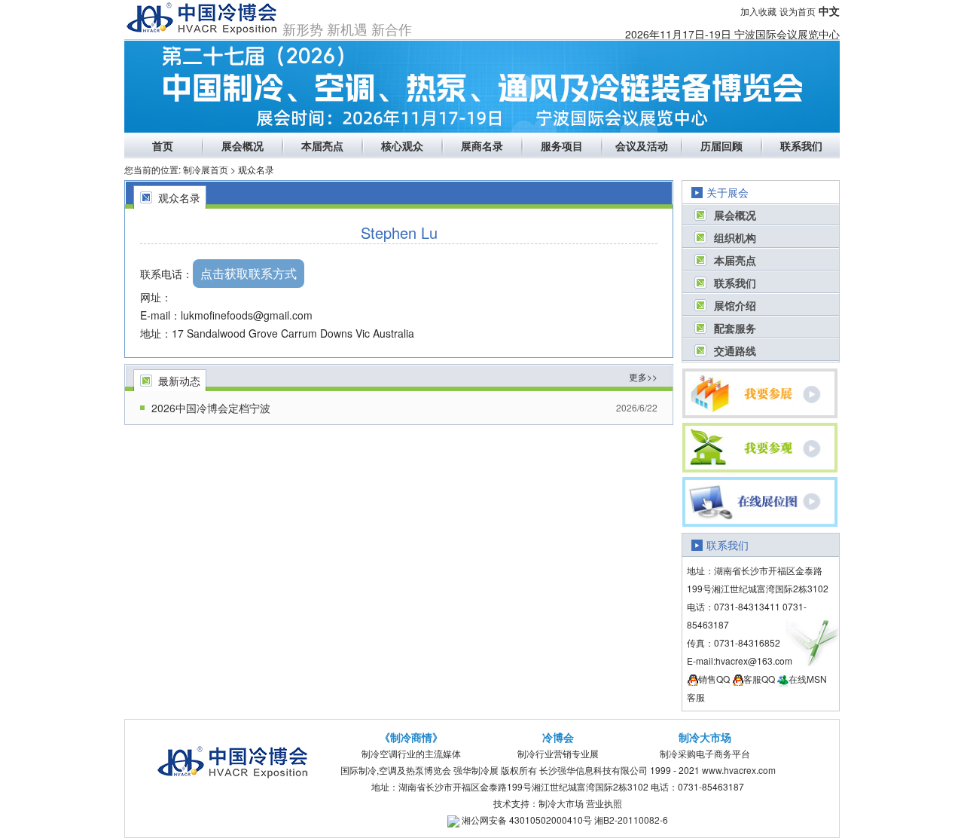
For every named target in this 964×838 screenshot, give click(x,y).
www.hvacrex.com (739, 769)
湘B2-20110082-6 (631, 819)
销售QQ (714, 678)
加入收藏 (758, 11)
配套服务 (735, 327)
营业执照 (604, 803)
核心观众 (402, 145)
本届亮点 (322, 145)
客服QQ (759, 678)
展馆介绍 (735, 305)
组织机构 (735, 237)
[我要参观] (761, 448)
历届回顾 (721, 145)
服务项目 (562, 145)
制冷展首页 (205, 169)
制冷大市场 (705, 737)
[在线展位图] (761, 502)
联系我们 (801, 145)
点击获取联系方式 (248, 273)
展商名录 (482, 145)
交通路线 (735, 350)
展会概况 (242, 145)
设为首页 (797, 11)
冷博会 (558, 737)
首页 (162, 145)
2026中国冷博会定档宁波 (210, 407)
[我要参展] (761, 393)
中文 (829, 10)
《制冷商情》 (411, 737)
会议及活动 (641, 145)
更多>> (643, 376)
